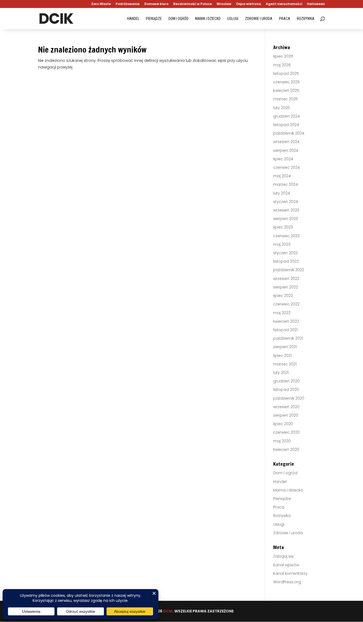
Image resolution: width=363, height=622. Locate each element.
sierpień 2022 (285, 287)
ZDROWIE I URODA (258, 19)
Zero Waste (101, 4)
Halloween (316, 4)
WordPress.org (287, 582)
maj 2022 (281, 313)
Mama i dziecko (288, 490)
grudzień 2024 (286, 116)
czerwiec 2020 (286, 432)
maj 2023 (281, 244)
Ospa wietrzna (248, 4)
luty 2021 (281, 372)
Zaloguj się (283, 556)
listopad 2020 (286, 389)
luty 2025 (281, 107)
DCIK (167, 611)
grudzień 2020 (286, 381)
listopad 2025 (286, 73)
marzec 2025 (285, 99)
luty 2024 (281, 193)
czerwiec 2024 (286, 167)
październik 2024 (288, 133)
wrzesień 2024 (286, 141)
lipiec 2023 (283, 227)
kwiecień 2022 (286, 321)
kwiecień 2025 (286, 90)
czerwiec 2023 (286, 236)
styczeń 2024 (285, 201)
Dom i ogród (285, 473)
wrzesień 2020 (286, 406)
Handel (279, 481)
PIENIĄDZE (154, 19)
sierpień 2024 (285, 150)
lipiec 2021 (282, 355)
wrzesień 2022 (286, 278)
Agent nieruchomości (284, 4)
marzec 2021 (285, 364)
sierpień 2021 (285, 346)
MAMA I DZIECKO (208, 19)
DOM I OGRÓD (178, 19)
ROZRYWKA (305, 19)
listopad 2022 (286, 261)
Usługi (278, 524)
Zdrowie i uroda (288, 532)
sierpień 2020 (285, 415)
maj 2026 (282, 65)
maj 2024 (282, 176)
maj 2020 (282, 441)
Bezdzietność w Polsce (192, 4)
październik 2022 (288, 270)
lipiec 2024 (283, 159)
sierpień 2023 (285, 218)
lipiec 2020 (283, 423)
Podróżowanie (128, 4)
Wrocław (224, 4)
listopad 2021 (285, 329)
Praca (278, 507)
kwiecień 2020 (286, 449)
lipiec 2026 (283, 56)
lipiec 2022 (283, 295)
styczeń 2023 (285, 253)
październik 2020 (288, 398)
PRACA (284, 19)
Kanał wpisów (286, 565)
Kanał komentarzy (290, 573)
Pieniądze (282, 498)
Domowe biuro (156, 4)
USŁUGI (232, 19)
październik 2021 (288, 338)
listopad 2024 (286, 124)
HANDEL (133, 19)
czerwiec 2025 (286, 82)
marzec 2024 (285, 184)
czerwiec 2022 (286, 304)
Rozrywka (282, 515)
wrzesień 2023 (286, 210)
